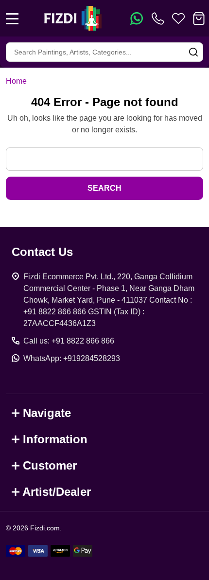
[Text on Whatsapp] (136, 18)
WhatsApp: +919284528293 (71, 358)
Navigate (47, 412)
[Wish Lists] (178, 18)
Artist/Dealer (56, 491)
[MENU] (12, 18)
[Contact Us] (160, 18)
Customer (50, 465)
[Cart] (199, 18)
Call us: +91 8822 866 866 (68, 341)
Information (55, 439)
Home (16, 81)
